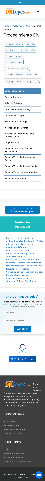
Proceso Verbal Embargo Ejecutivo (21, 166)
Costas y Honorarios (14, 74)
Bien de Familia (28, 50)
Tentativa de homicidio (16, 256)
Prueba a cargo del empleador (20, 238)
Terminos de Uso (12, 433)
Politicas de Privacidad (15, 429)
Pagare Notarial (12, 142)
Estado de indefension (16, 247)
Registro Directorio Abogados (18, 461)
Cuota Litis (32, 74)
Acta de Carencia (13, 97)
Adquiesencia (12, 50)
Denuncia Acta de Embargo (18, 109)
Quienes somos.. (12, 425)
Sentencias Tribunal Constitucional (22, 281)
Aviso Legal (9, 421)
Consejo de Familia (14, 62)
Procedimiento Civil (21, 26)
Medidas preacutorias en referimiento (24, 265)
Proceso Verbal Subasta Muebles (21, 172)
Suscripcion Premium (14, 453)
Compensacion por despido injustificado (24, 271)
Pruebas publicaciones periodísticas (22, 259)
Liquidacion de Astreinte (17, 268)
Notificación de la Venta (16, 128)
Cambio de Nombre (14, 56)
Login (6, 449)
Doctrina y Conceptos (15, 115)
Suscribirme (22, 329)
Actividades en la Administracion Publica (24, 241)
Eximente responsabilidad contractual (23, 262)
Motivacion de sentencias (18, 250)
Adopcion (31, 44)
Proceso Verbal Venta (15, 178)
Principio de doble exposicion (19, 244)
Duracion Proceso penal (17, 275)
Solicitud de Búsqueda (14, 457)
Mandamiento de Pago (16, 121)
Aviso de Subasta (13, 103)
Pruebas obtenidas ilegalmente (20, 253)
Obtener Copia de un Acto (17, 68)
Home (6, 26)
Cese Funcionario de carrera (19, 278)
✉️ (39, 475)
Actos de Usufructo (14, 44)
